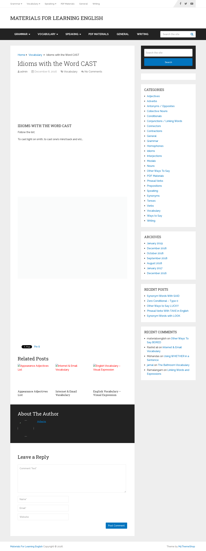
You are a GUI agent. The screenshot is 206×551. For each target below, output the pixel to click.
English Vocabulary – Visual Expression (107, 393)
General (83, 4)
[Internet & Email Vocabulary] (72, 376)
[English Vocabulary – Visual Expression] (110, 376)
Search (192, 34)
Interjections (154, 155)
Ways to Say (154, 215)
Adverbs (152, 101)
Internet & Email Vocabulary (66, 393)
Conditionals (154, 116)
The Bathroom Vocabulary (173, 365)
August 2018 (154, 263)
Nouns (151, 165)
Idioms (151, 150)
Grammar (15, 4)
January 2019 (155, 243)
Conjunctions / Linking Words (164, 121)
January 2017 (155, 268)
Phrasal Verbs (155, 180)
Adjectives (153, 96)
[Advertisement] (72, 99)
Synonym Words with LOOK (163, 315)
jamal (150, 365)
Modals (151, 160)
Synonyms (153, 195)
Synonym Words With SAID (163, 295)
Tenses (151, 200)
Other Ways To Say (158, 170)
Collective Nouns (157, 111)
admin (24, 71)
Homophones (155, 146)
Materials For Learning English (56, 18)
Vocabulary (32, 4)
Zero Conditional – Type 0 (162, 300)
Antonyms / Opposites (161, 106)
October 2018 (155, 253)
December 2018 (157, 248)
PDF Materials (67, 4)
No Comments (93, 71)
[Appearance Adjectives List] (35, 376)
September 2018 (157, 258)
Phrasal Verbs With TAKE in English (167, 310)
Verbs (150, 205)
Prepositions (154, 185)
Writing (96, 4)
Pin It (37, 346)
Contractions (154, 131)
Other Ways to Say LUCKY (163, 305)
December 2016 (157, 273)
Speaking (49, 4)
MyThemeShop (186, 546)
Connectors (154, 126)
